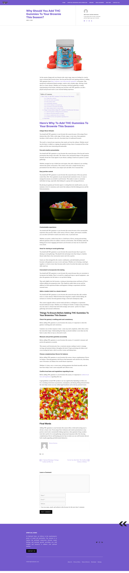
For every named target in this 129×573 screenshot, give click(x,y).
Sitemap (99, 562)
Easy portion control (51, 101)
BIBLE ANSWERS (100, 2)
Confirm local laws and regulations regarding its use (57, 116)
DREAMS (91, 2)
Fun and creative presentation (53, 99)
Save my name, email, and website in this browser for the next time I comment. (63, 507)
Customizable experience (52, 103)
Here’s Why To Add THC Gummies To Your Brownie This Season (58, 96)
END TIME (108, 2)
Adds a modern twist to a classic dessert (55, 108)
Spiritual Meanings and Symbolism (77, 2)
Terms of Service (86, 562)
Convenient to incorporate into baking (55, 106)
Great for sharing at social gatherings (54, 104)
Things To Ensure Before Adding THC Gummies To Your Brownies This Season (61, 110)
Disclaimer (93, 562)
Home (63, 2)
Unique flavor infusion (51, 98)
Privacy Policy (77, 562)
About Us (70, 562)
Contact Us (116, 2)
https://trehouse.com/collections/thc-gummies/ (64, 81)
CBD (42, 454)
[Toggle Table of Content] (77, 94)
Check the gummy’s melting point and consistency (57, 111)
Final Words (46, 118)
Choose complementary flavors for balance (56, 115)
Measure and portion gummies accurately (55, 113)
